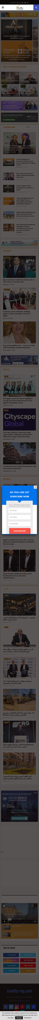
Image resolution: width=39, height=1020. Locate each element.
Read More (27, 1018)
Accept (19, 1018)
